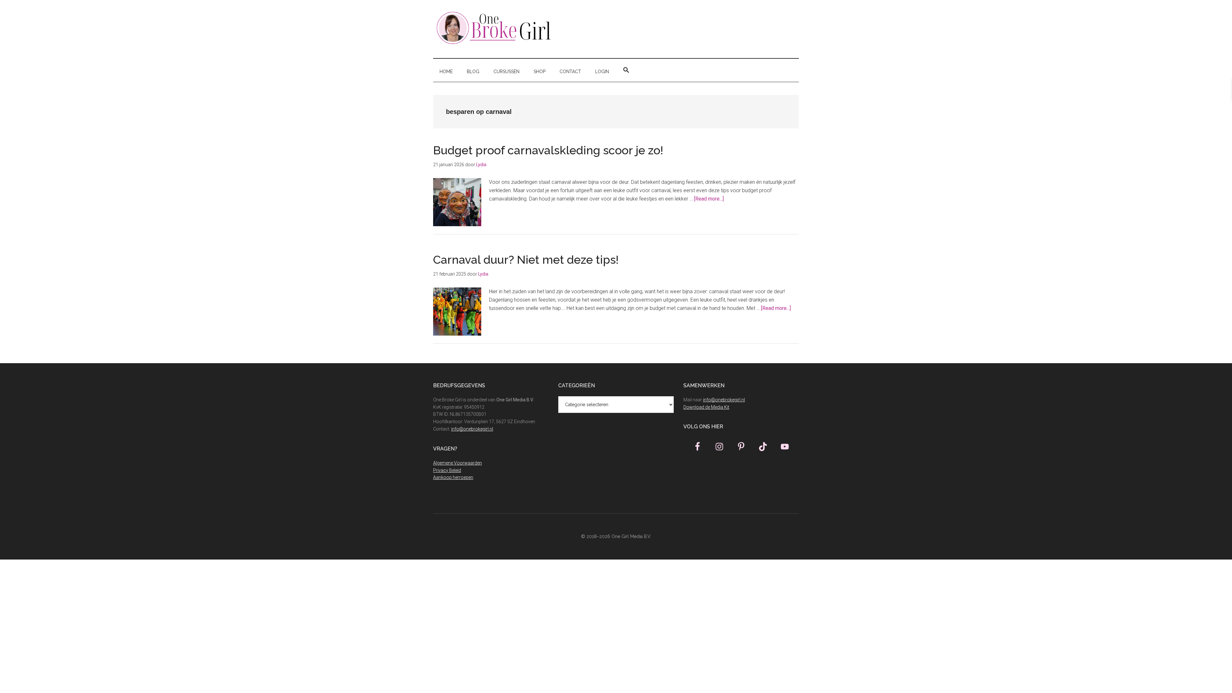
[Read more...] (709, 199)
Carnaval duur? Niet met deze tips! (526, 259)
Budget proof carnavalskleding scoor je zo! (549, 150)
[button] (626, 70)
